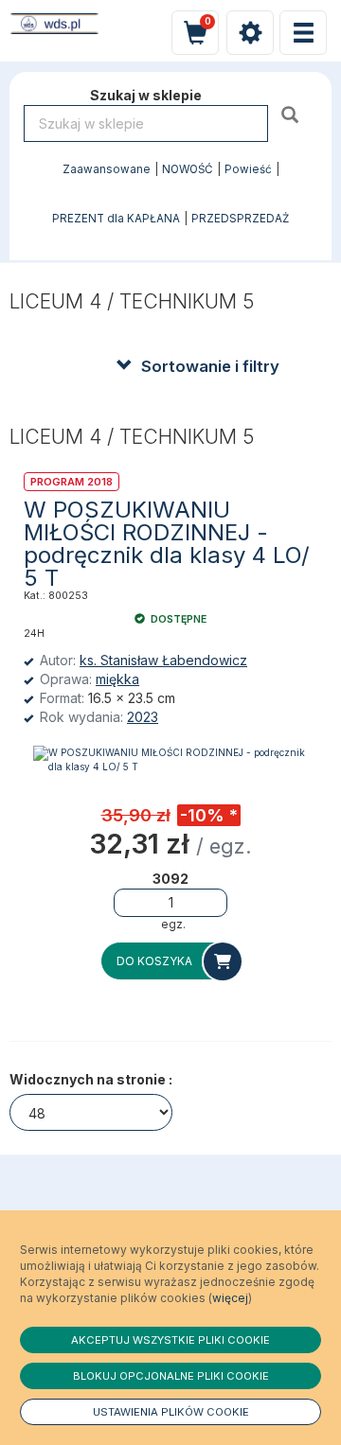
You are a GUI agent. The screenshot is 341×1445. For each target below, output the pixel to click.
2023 (142, 717)
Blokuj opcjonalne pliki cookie (171, 1376)
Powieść (248, 169)
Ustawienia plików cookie (171, 1412)
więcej (230, 1298)
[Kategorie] (303, 32)
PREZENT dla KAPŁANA (116, 218)
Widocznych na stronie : (90, 1079)
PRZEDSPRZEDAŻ (240, 218)
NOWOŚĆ (187, 169)
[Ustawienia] (250, 32)
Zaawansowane (107, 169)
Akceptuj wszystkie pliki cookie (170, 1340)
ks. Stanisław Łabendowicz (163, 660)
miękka (117, 679)
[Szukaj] (292, 114)
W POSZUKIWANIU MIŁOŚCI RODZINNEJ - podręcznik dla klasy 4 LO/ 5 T (167, 543)
